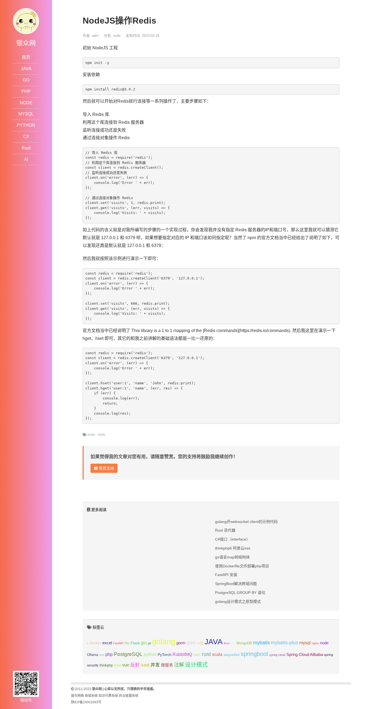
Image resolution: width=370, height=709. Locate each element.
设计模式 (196, 664)
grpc (191, 642)
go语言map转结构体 (232, 557)
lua (233, 643)
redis (101, 435)
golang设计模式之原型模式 (238, 601)
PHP (26, 91)
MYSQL (26, 114)
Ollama (92, 655)
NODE (26, 102)
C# (26, 136)
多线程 (145, 665)
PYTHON (26, 125)
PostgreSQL (128, 654)
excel (107, 643)
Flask (135, 643)
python (150, 654)
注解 (179, 665)
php (109, 654)
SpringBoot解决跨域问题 (236, 583)
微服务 (167, 665)
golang (163, 641)
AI (26, 159)
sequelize (231, 654)
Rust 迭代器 (225, 530)
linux (227, 643)
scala (217, 654)
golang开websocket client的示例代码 (246, 521)
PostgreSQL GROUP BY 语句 (240, 592)
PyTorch (164, 654)
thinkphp (106, 665)
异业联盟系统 (128, 696)
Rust (26, 148)
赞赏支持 (106, 468)
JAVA (26, 68)
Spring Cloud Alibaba (304, 654)
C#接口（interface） (232, 539)
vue (125, 665)
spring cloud (277, 654)
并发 (155, 665)
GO (26, 80)
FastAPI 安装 (226, 575)
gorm (181, 643)
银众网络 (77, 696)
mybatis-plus (284, 642)
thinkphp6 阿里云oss (232, 548)
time (117, 665)
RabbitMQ (182, 654)
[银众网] (26, 20)
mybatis (261, 642)
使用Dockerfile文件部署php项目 (242, 566)
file (127, 643)
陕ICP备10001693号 (86, 702)
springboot (254, 654)
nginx (315, 643)
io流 (200, 643)
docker (95, 643)
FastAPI (118, 643)
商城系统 (91, 696)
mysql (305, 642)
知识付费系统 (108, 696)
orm (101, 654)
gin (144, 642)
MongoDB (244, 643)
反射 (134, 665)
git (149, 643)
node (117, 36)
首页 (26, 57)
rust (206, 654)
